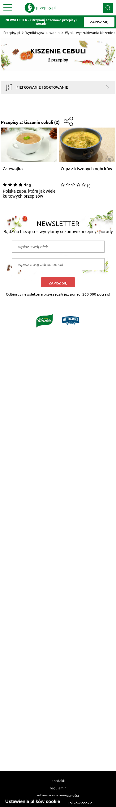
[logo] (40, 8)
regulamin (58, 787)
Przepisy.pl (11, 32)
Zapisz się (58, 283)
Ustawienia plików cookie (32, 801)
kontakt (58, 780)
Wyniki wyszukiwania (42, 32)
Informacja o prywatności (58, 795)
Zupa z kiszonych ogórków (86, 168)
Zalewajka (13, 168)
